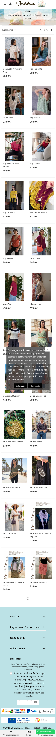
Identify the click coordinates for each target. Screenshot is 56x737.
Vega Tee (7, 304)
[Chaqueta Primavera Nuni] (14, 51)
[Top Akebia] (14, 241)
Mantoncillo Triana (38, 212)
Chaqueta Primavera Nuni (12, 70)
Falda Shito (8, 118)
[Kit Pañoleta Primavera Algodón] (41, 516)
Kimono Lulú (35, 304)
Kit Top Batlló (36, 441)
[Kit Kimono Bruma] (41, 712)
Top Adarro (35, 163)
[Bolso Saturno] (14, 516)
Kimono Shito (36, 69)
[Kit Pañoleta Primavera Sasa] (14, 565)
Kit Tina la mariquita (39, 677)
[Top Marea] (41, 100)
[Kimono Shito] (41, 51)
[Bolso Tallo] (41, 241)
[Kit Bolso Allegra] (14, 660)
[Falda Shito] (14, 100)
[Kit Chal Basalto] (41, 614)
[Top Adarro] (41, 146)
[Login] (10, 3)
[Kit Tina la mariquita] (41, 660)
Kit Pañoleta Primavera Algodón (40, 535)
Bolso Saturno (9, 533)
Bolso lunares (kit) (38, 396)
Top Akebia (8, 258)
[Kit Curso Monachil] (41, 470)
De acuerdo (35, 386)
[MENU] (51, 3)
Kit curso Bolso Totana (13, 441)
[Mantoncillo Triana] (41, 195)
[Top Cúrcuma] (14, 195)
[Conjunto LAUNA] (41, 333)
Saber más (20, 386)
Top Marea (35, 118)
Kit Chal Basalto (37, 631)
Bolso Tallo (35, 258)
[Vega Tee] (14, 287)
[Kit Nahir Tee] (14, 712)
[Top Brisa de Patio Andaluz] (14, 146)
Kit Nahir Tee (9, 729)
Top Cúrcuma (9, 212)
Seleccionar (8, 29)
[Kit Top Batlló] (41, 424)
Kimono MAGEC (10, 631)
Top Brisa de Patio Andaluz (11, 165)
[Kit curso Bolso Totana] (14, 424)
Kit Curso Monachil (38, 487)
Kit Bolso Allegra (10, 677)
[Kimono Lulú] (41, 287)
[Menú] (5, 3)
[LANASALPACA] (30, 3)
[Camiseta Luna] (14, 333)
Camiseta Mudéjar (11, 396)
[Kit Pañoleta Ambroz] (14, 470)
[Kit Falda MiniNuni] (41, 565)
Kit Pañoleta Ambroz (12, 487)
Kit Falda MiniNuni (38, 582)
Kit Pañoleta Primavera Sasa (13, 584)
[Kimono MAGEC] (14, 614)
